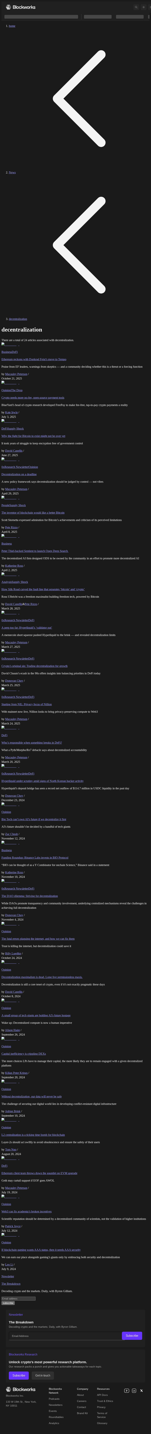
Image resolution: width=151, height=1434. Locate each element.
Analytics (54, 1423)
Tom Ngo (10, 1149)
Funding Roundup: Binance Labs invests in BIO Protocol (34, 857)
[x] (141, 1390)
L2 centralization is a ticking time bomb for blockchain (33, 1134)
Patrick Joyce (13, 1226)
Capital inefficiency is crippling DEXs (23, 1053)
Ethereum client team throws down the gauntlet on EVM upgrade (39, 1173)
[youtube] (126, 1390)
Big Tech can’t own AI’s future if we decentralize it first (33, 819)
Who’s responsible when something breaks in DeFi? (31, 742)
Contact (81, 1407)
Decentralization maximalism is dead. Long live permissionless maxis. (41, 977)
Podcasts (54, 1398)
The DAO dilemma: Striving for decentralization (29, 896)
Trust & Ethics (105, 1401)
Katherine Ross (14, 565)
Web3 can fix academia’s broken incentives (26, 1211)
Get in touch (42, 1375)
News (12, 172)
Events (53, 1410)
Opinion (6, 390)
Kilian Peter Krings (16, 1072)
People (5, 505)
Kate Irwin (11, 412)
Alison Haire (12, 1030)
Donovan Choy (14, 680)
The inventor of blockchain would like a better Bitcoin (32, 512)
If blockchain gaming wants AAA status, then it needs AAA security (41, 1249)
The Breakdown (10, 1283)
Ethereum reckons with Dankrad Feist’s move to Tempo (33, 359)
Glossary (102, 1423)
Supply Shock (15, 428)
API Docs (102, 1394)
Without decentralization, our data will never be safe (31, 1096)
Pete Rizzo (11, 527)
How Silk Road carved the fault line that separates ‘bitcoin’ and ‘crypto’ (43, 589)
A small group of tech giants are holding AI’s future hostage (36, 1015)
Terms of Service (102, 1415)
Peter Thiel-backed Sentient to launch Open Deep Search (35, 551)
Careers (81, 1401)
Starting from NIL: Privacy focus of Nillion (26, 704)
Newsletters (55, 1404)
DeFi (15, 351)
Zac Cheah (11, 834)
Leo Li (9, 1264)
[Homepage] (20, 7)
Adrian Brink (12, 1111)
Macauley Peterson (16, 374)
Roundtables (56, 1417)
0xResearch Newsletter (14, 466)
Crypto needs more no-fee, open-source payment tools (32, 397)
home (12, 25)
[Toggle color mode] (144, 7)
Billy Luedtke (13, 953)
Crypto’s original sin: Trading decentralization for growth (34, 666)
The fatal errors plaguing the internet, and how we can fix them (38, 938)
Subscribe (132, 1335)
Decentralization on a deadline (19, 474)
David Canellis (13, 450)
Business (6, 351)
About (80, 1394)
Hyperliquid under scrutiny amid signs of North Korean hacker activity (42, 781)
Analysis (6, 581)
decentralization (18, 318)
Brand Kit (82, 1413)
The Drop (16, 390)
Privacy (101, 1407)
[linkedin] (134, 1390)
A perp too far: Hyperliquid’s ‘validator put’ (26, 627)
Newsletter (7, 1276)
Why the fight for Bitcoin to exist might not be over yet (33, 436)
